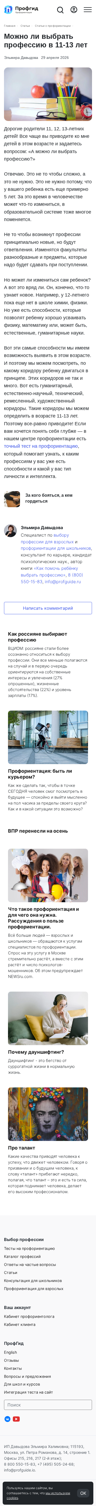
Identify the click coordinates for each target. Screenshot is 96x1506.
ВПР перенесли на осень (38, 831)
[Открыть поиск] (60, 10)
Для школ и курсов (22, 1384)
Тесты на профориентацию (29, 1248)
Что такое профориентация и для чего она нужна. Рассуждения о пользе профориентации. (43, 918)
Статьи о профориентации (52, 25)
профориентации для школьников (56, 548)
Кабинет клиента (19, 1324)
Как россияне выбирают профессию (37, 637)
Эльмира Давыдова (21, 57)
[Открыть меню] (88, 10)
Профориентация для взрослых (33, 1288)
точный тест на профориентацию (41, 446)
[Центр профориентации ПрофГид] (21, 9)
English (10, 1352)
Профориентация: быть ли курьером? (40, 774)
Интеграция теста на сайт (28, 1392)
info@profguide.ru (63, 581)
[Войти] (74, 10)
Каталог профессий (22, 1256)
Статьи (25, 25)
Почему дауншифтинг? (36, 1052)
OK (83, 1493)
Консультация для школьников (33, 1280)
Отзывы (11, 1360)
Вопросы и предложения (27, 1376)
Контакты (13, 1368)
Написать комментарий (48, 608)
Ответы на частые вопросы (30, 1264)
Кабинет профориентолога (29, 1316)
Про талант (21, 1148)
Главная (9, 25)
